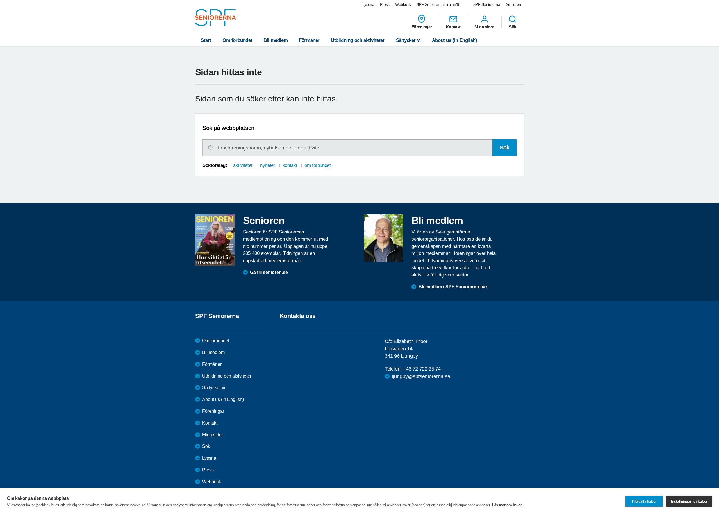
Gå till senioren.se (269, 272)
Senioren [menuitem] (513, 4)
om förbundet (317, 165)
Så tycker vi (408, 40)
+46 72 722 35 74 (422, 369)
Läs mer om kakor (507, 505)
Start (206, 40)
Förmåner (309, 40)
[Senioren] (215, 240)
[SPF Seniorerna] (215, 17)
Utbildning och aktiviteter (358, 40)
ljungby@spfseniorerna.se (421, 376)
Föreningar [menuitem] (421, 26)
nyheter (267, 165)
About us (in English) (454, 40)
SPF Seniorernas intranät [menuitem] (438, 4)
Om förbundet (237, 40)
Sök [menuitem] (512, 26)
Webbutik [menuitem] (403, 4)
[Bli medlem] (383, 238)
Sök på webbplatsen (228, 128)
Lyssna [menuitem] (368, 4)
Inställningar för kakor (689, 501)
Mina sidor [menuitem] (484, 26)
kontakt (290, 165)
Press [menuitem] (385, 4)
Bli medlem (275, 40)
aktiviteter (242, 165)
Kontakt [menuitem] (453, 26)
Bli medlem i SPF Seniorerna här (452, 286)
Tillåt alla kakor (644, 501)
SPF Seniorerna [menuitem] (486, 4)
